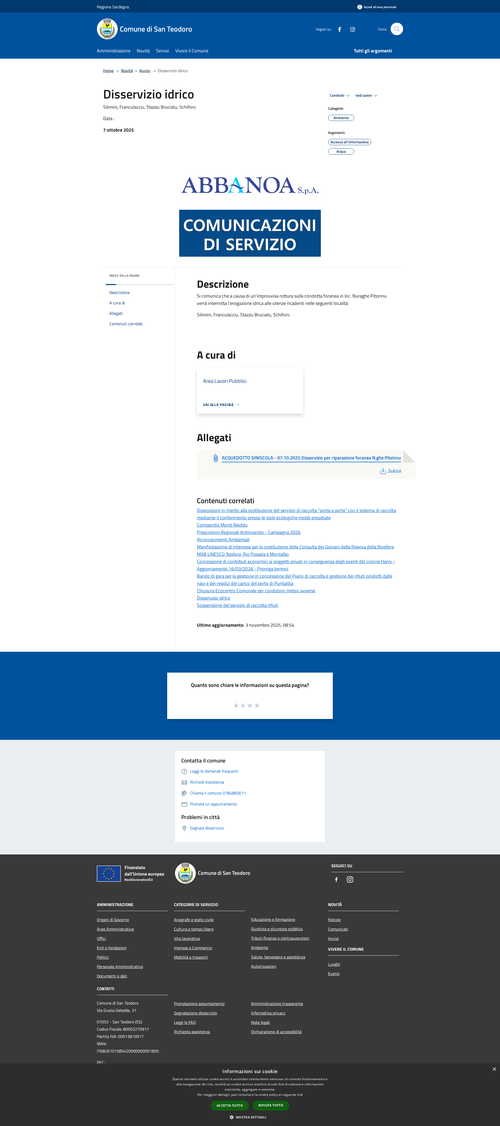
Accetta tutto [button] (230, 1105)
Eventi (334, 973)
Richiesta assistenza (192, 1032)
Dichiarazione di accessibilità (276, 1032)
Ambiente (259, 947)
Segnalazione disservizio (195, 1013)
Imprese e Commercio (193, 948)
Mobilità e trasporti (191, 957)
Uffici (101, 938)
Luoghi (334, 964)
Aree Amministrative (115, 929)
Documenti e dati (112, 976)
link (300, 1094)
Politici (103, 957)
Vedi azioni (364, 95)
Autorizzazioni (263, 966)
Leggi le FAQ (185, 1022)
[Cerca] (397, 29)
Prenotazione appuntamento (199, 1003)
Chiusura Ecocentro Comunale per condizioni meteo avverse (256, 590)
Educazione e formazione (273, 919)
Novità (127, 70)
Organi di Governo (113, 919)
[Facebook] (337, 28)
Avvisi (144, 70)
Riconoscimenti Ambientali (223, 539)
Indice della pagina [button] (124, 275)
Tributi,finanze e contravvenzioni (280, 938)
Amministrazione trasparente (277, 1003)
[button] (250, 1117)
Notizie (334, 919)
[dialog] (250, 1095)
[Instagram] (350, 28)
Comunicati (338, 929)
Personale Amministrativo (120, 966)
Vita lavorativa (187, 938)
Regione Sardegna (113, 7)
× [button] (494, 1069)
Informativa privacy (268, 1013)
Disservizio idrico (213, 597)
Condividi (337, 95)
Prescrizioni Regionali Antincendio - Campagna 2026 (249, 532)
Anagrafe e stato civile (194, 919)
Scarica (394, 470)
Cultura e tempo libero (194, 929)
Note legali (260, 1022)
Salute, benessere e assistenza (278, 957)
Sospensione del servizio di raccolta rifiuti (237, 605)
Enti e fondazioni (112, 948)
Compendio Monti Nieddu (222, 524)
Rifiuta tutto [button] (271, 1105)
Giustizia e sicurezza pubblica (277, 929)
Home (108, 70)
